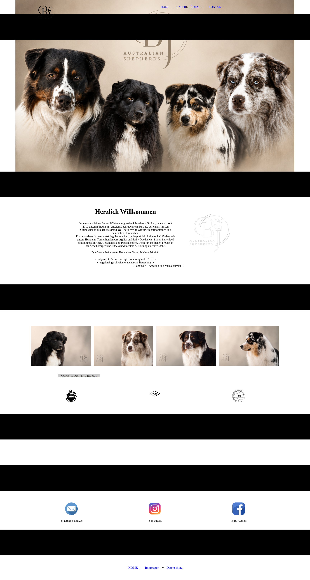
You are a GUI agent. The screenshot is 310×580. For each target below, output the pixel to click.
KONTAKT (216, 6)
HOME (165, 6)
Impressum (153, 567)
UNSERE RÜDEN (187, 6)
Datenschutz (174, 567)
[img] (62, 12)
